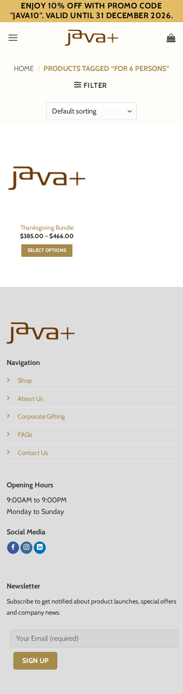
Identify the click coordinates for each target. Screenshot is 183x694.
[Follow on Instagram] (26, 547)
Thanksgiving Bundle (47, 227)
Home (24, 68)
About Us (30, 399)
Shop (25, 380)
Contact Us (33, 453)
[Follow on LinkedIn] (40, 547)
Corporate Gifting (41, 416)
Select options (47, 250)
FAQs (25, 435)
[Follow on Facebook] (13, 547)
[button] (13, 37)
